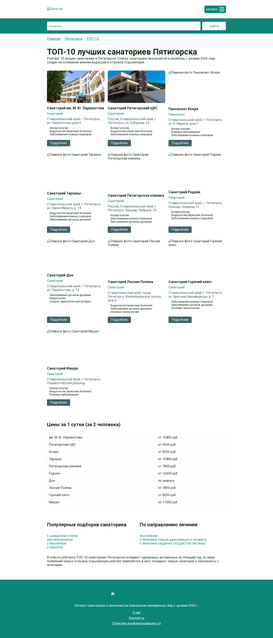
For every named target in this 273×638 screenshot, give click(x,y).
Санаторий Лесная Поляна (130, 282)
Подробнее (58, 143)
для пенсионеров (60, 539)
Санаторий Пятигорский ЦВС (132, 108)
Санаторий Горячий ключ (189, 282)
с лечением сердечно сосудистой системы (172, 543)
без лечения (149, 536)
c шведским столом (62, 536)
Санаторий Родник (184, 192)
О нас (137, 612)
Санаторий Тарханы (64, 193)
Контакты (136, 618)
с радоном (55, 547)
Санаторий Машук (62, 368)
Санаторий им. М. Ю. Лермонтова (75, 108)
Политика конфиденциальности (136, 623)
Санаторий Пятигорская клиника (136, 195)
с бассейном (56, 543)
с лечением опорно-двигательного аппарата (173, 539)
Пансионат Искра (183, 109)
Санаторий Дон (60, 275)
